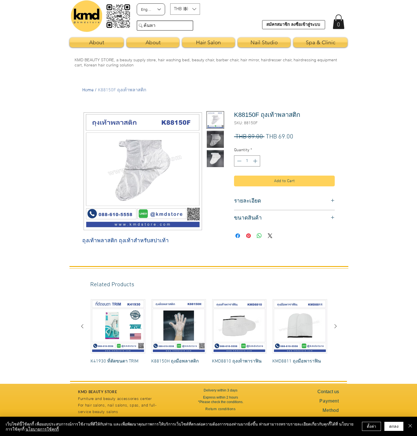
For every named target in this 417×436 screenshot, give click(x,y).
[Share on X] (270, 235)
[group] (209, 335)
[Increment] (256, 161)
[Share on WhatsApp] (259, 235)
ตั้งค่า (371, 426)
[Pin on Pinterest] (248, 235)
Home (88, 90)
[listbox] (185, 9)
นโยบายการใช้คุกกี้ (42, 429)
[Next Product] (335, 326)
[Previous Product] (82, 326)
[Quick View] (118, 326)
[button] (185, 9)
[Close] (410, 426)
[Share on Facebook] (237, 235)
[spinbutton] (247, 161)
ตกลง (394, 426)
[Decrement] (239, 161)
